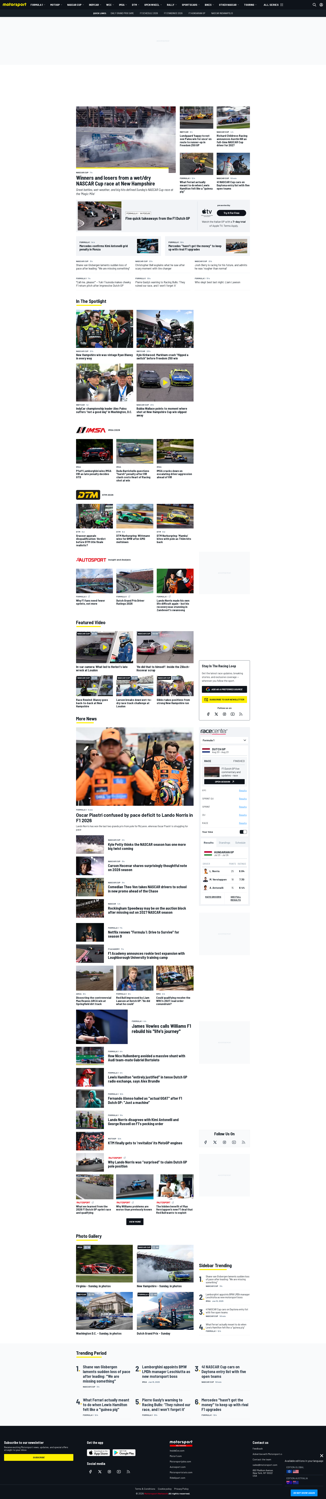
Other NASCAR (228, 4)
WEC (109, 4)
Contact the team (262, 1459)
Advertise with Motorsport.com (269, 1454)
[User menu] (321, 4)
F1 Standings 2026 (173, 13)
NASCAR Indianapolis (222, 13)
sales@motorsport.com (265, 1464)
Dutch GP (219, 749)
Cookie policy (164, 1488)
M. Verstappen (218, 879)
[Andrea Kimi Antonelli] (205, 887)
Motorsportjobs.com (180, 1461)
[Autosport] (91, 560)
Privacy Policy (181, 1488)
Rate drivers (213, 896)
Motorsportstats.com (181, 1472)
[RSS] (240, 714)
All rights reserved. (179, 1493)
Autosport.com (178, 1466)
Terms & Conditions (145, 1488)
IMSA (121, 4)
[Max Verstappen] (205, 879)
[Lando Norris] (205, 871)
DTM (134, 4)
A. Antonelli (216, 887)
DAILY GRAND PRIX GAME (122, 13)
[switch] (243, 832)
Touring (249, 4)
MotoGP (55, 4)
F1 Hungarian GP (197, 13)
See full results (236, 898)
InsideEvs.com (177, 1450)
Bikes (208, 4)
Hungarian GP (224, 852)
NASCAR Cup (74, 4)
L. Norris (215, 871)
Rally (170, 4)
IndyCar (94, 4)
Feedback (258, 1448)
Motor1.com (176, 1456)
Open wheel (151, 4)
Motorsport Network (156, 1493)
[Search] (314, 4)
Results (243, 790)
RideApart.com (177, 1477)
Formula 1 (37, 4)
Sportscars (189, 4)
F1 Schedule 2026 (149, 13)
